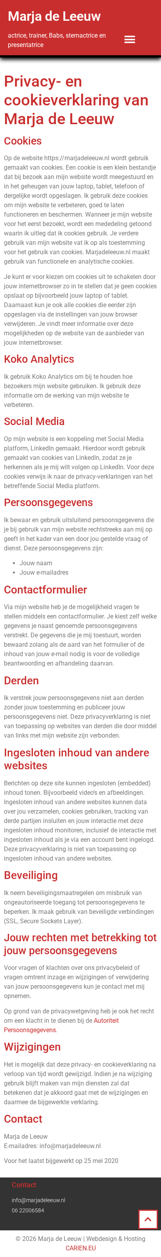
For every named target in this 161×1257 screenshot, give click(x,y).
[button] (130, 40)
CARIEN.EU (81, 1248)
